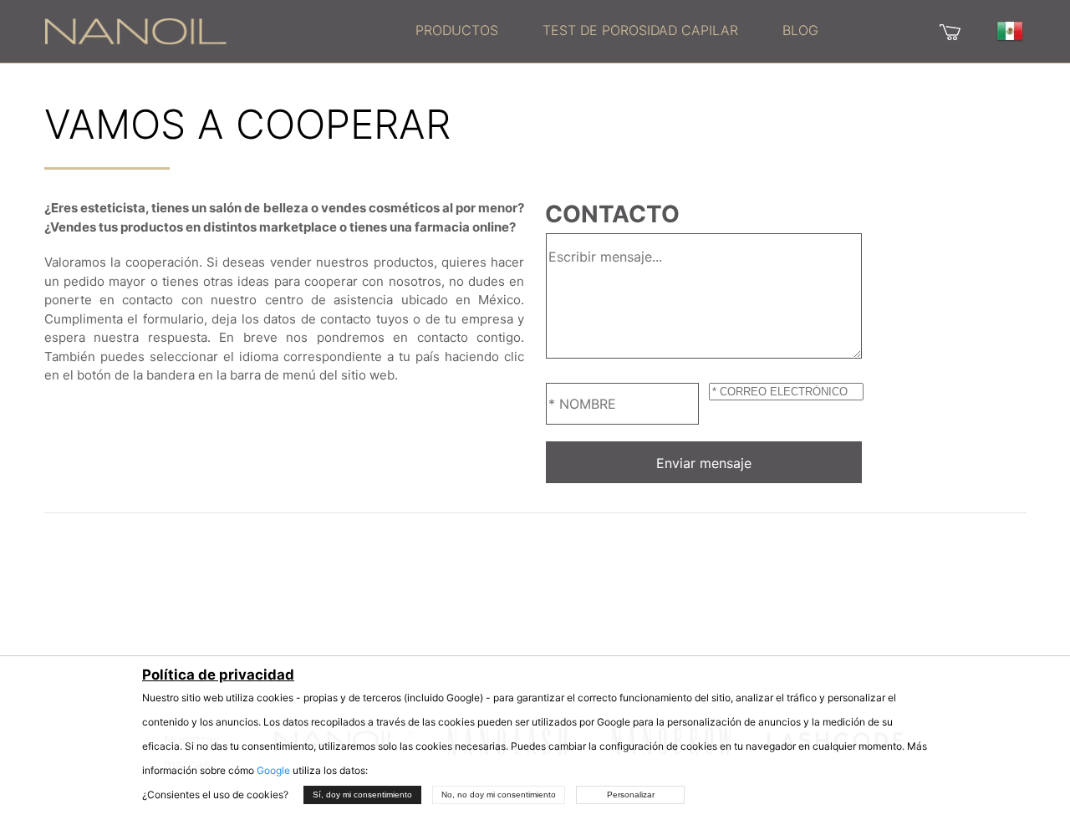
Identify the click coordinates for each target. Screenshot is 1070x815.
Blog (800, 30)
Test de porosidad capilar (640, 30)
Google (273, 770)
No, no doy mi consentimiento (498, 794)
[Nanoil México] (135, 30)
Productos (456, 30)
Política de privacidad (218, 674)
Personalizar (631, 794)
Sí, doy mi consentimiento (362, 794)
